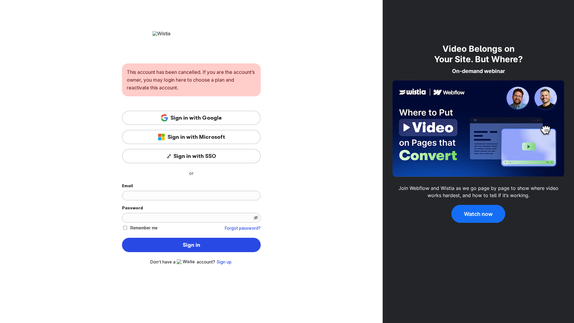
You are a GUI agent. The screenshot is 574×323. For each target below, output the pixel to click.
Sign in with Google (196, 118)
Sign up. (224, 262)
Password (132, 207)
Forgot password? (243, 228)
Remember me (144, 227)
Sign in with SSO (194, 156)
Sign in (191, 245)
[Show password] (255, 217)
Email (127, 185)
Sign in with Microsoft (196, 137)
